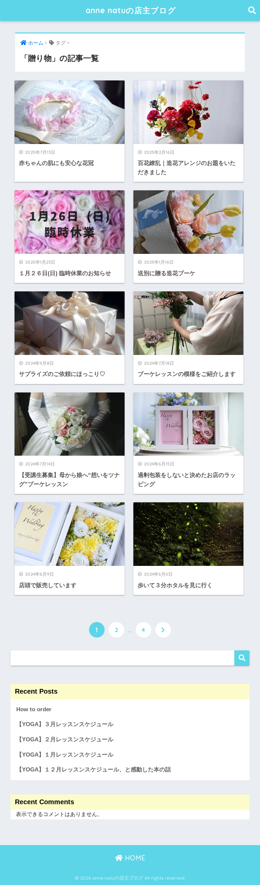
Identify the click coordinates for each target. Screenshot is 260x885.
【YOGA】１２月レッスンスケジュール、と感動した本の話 (93, 769)
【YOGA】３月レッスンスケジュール (64, 724)
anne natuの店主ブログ (131, 10)
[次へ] (163, 630)
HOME (134, 858)
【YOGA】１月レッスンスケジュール (64, 754)
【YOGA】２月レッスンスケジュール (64, 739)
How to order (33, 709)
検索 (242, 658)
